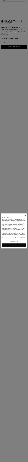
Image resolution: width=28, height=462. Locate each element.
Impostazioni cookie (14, 241)
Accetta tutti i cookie (14, 245)
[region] (14, 230)
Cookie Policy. (22, 237)
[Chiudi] (25, 215)
